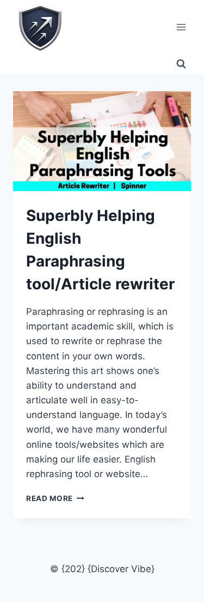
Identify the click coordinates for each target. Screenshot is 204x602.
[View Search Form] (181, 64)
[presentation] (102, 141)
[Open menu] (181, 26)
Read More (55, 498)
